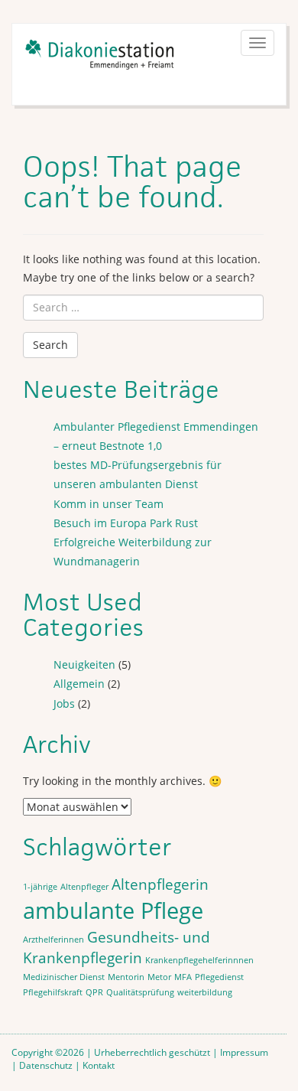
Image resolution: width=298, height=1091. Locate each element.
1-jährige (40, 886)
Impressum (244, 1052)
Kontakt (99, 1065)
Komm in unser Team (108, 504)
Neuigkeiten (84, 664)
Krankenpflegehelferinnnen (199, 960)
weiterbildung (204, 992)
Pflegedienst (219, 977)
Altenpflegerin (160, 884)
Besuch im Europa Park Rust (125, 523)
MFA (183, 977)
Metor (159, 977)
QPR (94, 992)
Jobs (64, 703)
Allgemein (79, 683)
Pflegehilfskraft (53, 992)
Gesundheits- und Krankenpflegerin (116, 947)
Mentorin (126, 977)
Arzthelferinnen (53, 939)
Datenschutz (46, 1065)
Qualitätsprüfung (140, 992)
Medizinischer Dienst (64, 977)
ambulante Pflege (113, 910)
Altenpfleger (84, 886)
